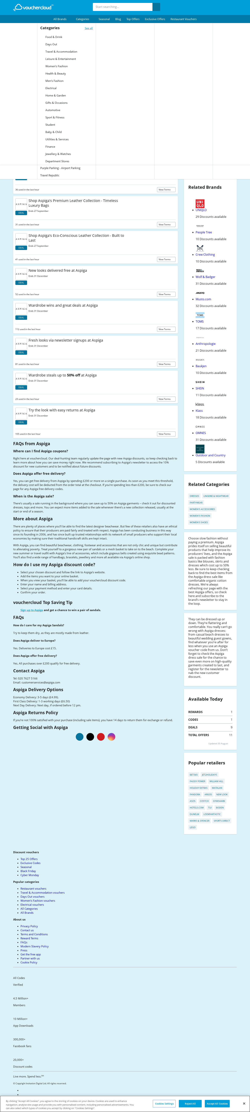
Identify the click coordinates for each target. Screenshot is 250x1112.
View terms (165, 189)
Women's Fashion (56, 66)
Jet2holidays (209, 774)
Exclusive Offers (155, 19)
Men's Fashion (54, 81)
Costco (204, 801)
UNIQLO (201, 210)
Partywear (196, 502)
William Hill (216, 781)
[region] (125, 1104)
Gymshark (219, 801)
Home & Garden (55, 95)
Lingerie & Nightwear (216, 496)
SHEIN (200, 388)
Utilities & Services (57, 139)
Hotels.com (197, 807)
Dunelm (194, 814)
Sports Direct (222, 820)
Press (23, 950)
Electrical (51, 88)
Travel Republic (49, 175)
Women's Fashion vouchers (37, 900)
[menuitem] (62, 19)
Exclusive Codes (30, 863)
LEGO (192, 827)
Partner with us (30, 958)
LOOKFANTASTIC (212, 814)
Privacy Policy (29, 926)
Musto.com (203, 299)
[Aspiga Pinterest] (101, 737)
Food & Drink (53, 37)
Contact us (27, 930)
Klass (199, 411)
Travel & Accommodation (61, 51)
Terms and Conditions (34, 934)
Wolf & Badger (205, 277)
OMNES (201, 433)
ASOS (192, 801)
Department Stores (57, 161)
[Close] (244, 1103)
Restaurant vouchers (184, 19)
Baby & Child (53, 132)
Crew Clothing (205, 255)
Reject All (190, 1103)
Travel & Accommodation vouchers (42, 892)
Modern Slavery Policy (34, 946)
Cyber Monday (29, 875)
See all (89, 28)
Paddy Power (197, 781)
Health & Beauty (55, 73)
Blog (118, 19)
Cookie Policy (28, 962)
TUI (210, 807)
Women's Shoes (199, 522)
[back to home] (33, 7)
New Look (221, 794)
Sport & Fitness (54, 117)
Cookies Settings (164, 1103)
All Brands (26, 912)
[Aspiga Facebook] (79, 737)
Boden (220, 807)
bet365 (194, 774)
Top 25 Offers (29, 859)
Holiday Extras (199, 787)
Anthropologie (206, 344)
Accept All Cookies (217, 1103)
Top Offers (132, 19)
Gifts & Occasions (56, 103)
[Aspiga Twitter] (90, 737)
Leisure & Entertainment (60, 59)
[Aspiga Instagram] (111, 737)
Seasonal (104, 19)
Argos (208, 794)
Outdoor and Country (210, 455)
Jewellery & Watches (58, 154)
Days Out (51, 44)
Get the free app (30, 954)
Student (50, 124)
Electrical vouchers (32, 904)
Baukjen (201, 366)
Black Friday (28, 871)
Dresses (194, 496)
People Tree (204, 232)
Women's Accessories (202, 509)
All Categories (29, 908)
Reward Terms (29, 938)
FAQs (23, 942)
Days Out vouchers (32, 896)
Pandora (195, 794)
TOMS (200, 321)
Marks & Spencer (199, 820)
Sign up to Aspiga (31, 610)
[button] (62, 19)
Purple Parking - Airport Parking (60, 168)
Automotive (52, 110)
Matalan (217, 787)
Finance (50, 146)
